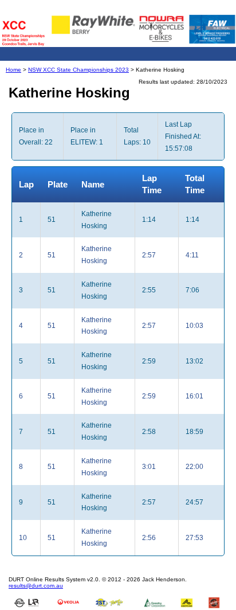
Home (13, 70)
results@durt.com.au (36, 585)
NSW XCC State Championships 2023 (78, 70)
